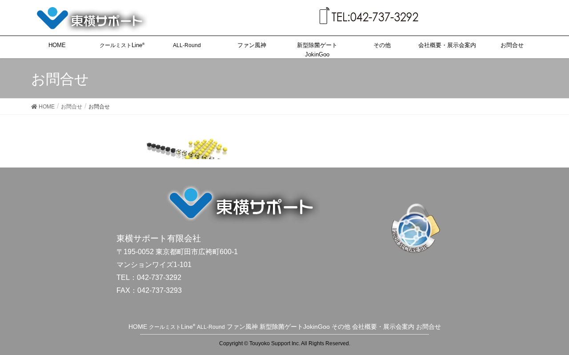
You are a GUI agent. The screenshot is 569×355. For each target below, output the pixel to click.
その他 (341, 326)
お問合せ (428, 326)
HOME (137, 326)
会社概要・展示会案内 (383, 326)
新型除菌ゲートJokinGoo (295, 326)
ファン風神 (242, 326)
